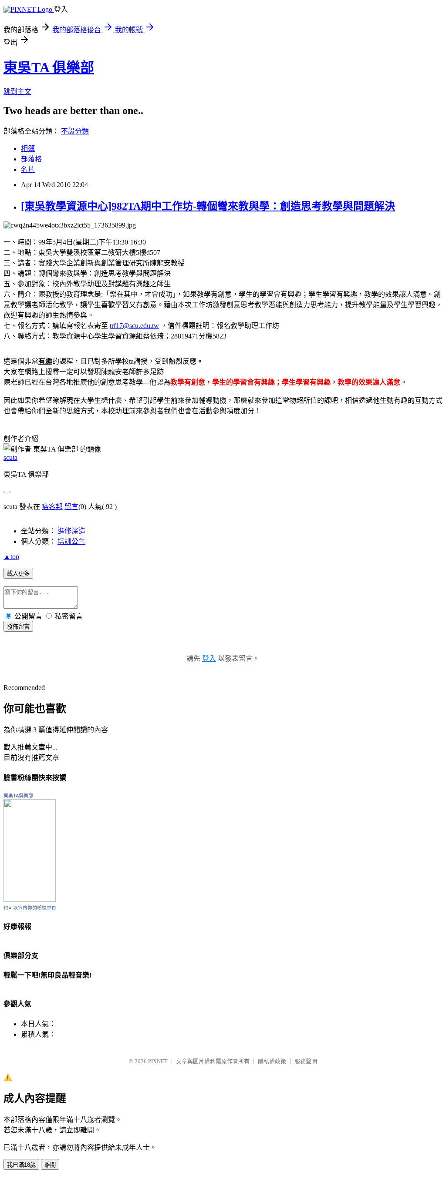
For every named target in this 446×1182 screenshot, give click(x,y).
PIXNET (158, 1061)
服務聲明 (305, 1061)
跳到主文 (17, 91)
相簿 (28, 148)
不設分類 (75, 131)
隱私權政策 (272, 1061)
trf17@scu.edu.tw (134, 325)
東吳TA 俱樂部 (48, 67)
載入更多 (18, 573)
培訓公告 (71, 541)
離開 (50, 1165)
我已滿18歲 (21, 1165)
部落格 (31, 159)
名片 (28, 169)
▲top (11, 556)
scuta (10, 457)
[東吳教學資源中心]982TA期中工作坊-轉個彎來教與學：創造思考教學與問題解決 (208, 206)
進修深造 (71, 531)
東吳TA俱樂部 (18, 795)
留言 (71, 506)
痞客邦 (52, 506)
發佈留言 (18, 626)
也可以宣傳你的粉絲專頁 (29, 908)
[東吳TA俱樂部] (29, 899)
